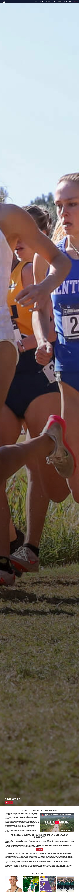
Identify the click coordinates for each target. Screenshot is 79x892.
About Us (54, 1)
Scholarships (48, 1)
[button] (65, 1)
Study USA (41, 1)
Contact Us (60, 1)
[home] (3, 1)
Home (36, 1)
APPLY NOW (9, 802)
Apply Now (75, 1)
